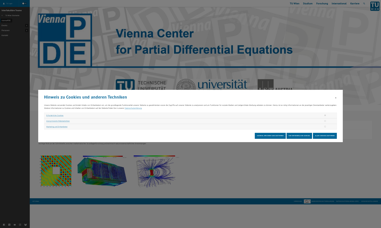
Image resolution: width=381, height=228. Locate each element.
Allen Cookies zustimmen (325, 136)
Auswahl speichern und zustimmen (270, 136)
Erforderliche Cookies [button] (55, 115)
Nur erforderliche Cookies (299, 136)
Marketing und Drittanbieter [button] (57, 127)
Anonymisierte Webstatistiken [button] (58, 121)
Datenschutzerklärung (133, 108)
